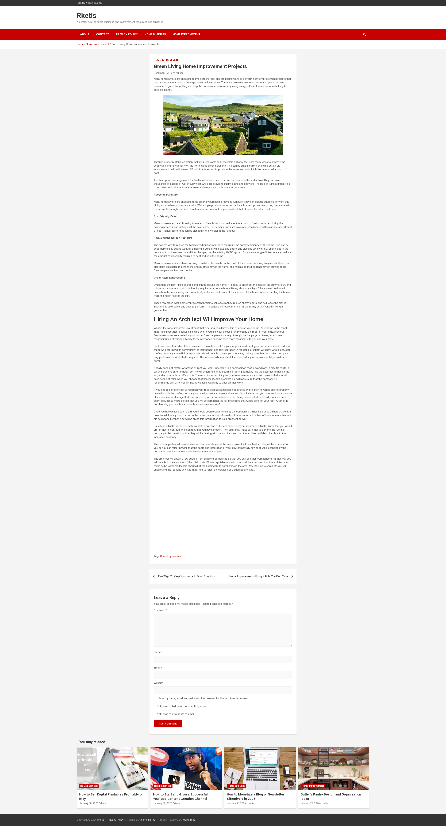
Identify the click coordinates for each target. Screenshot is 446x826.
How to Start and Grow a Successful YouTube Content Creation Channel (180, 796)
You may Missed (92, 742)
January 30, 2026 (88, 803)
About (84, 34)
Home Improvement (186, 34)
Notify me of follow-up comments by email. (182, 706)
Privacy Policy (127, 34)
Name (158, 652)
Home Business (155, 34)
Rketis (86, 16)
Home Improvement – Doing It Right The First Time (258, 576)
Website (158, 683)
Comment (160, 610)
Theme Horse (147, 819)
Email (158, 667)
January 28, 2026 (310, 803)
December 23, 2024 (164, 73)
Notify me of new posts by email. (176, 714)
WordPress (189, 819)
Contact (102, 34)
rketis (180, 73)
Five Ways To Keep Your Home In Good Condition (186, 576)
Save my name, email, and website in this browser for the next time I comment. (204, 698)
